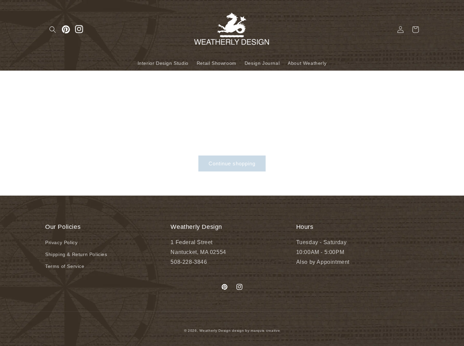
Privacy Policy (61, 242)
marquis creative (265, 330)
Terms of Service (65, 266)
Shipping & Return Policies (76, 254)
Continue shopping (232, 163)
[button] (52, 29)
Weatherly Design (215, 330)
